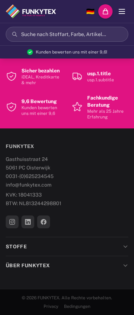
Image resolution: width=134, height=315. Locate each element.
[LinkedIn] (27, 221)
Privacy (51, 306)
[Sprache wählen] (90, 11)
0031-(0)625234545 (30, 176)
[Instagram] (12, 221)
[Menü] (122, 11)
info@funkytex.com (28, 185)
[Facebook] (43, 221)
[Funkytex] (31, 11)
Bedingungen (77, 306)
